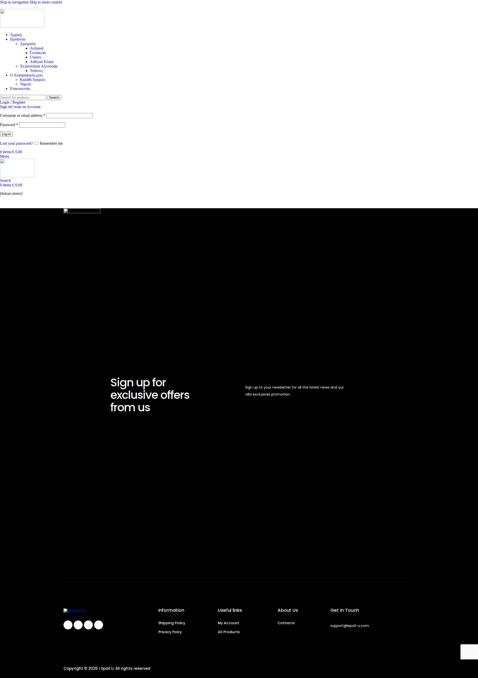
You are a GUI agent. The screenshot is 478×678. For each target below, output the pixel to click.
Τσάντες (36, 70)
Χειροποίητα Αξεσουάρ (39, 66)
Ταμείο (25, 84)
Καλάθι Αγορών (32, 79)
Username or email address (22, 115)
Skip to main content (46, 2)
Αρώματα (27, 44)
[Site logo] (22, 26)
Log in (6, 134)
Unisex (35, 57)
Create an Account (25, 107)
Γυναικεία (38, 53)
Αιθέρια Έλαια (41, 62)
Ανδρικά (36, 48)
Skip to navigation (15, 2)
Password (9, 125)
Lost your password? (16, 143)
